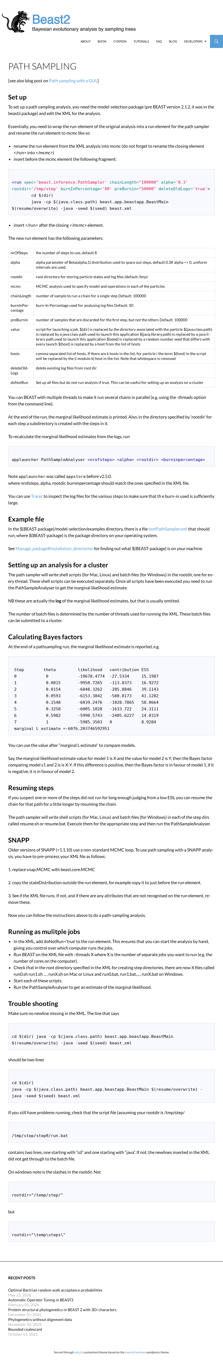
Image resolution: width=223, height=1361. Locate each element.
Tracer (37, 496)
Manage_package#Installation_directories (54, 548)
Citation (119, 41)
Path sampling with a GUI (73, 80)
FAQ (159, 41)
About (85, 41)
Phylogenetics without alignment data (40, 1319)
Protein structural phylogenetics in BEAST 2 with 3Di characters (62, 1309)
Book (102, 41)
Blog (173, 41)
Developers (193, 41)
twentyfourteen (135, 1352)
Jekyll (78, 1352)
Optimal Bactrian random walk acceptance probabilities (55, 1290)
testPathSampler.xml (167, 528)
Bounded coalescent (25, 1329)
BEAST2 (32, 41)
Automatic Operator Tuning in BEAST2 (40, 1300)
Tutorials (141, 41)
